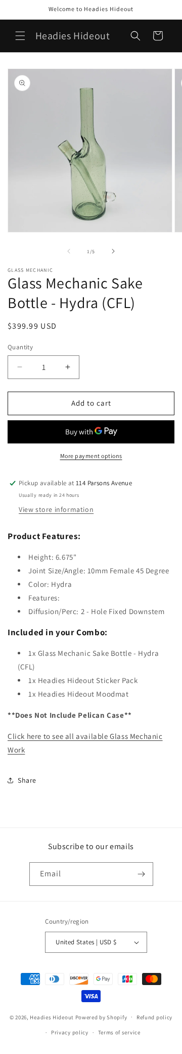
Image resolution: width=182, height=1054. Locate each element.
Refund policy (154, 1017)
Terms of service (119, 1032)
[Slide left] (69, 251)
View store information (56, 509)
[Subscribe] (141, 874)
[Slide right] (113, 251)
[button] (20, 36)
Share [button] (27, 780)
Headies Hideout (52, 1016)
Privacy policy (69, 1032)
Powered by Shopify (101, 1016)
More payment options (91, 456)
